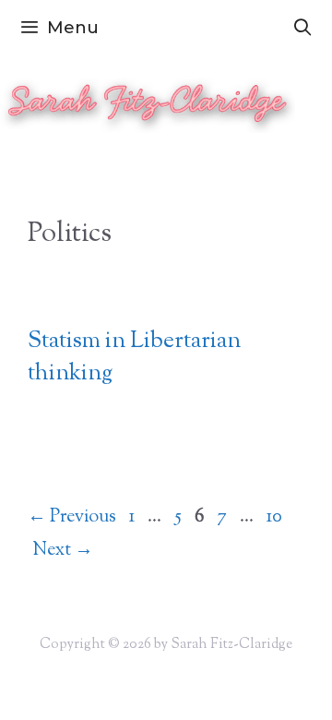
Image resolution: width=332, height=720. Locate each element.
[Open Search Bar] (303, 27)
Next (62, 550)
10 (276, 517)
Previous (72, 517)
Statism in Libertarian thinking (134, 357)
